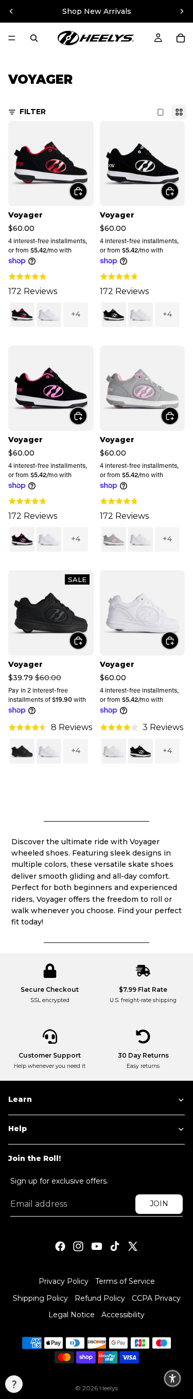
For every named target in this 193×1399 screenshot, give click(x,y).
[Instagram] (78, 1246)
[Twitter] (133, 1246)
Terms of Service (125, 1281)
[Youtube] (97, 1246)
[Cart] (180, 38)
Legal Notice (71, 1315)
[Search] (34, 38)
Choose (86, 190)
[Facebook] (60, 1246)
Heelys (108, 1388)
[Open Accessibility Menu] (172, 1378)
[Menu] (12, 38)
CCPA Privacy (156, 1298)
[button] (14, 1384)
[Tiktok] (115, 1246)
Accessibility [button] (123, 1315)
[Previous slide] (11, 11)
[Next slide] (181, 11)
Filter (33, 111)
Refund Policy (100, 1298)
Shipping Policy (40, 1298)
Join (159, 1203)
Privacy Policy (64, 1281)
